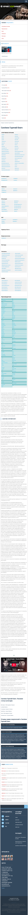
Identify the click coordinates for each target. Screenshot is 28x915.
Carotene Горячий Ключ (9, 122)
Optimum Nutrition (5, 109)
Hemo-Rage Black (5, 112)
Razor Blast (4, 93)
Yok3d (16, 817)
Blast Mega (4, 115)
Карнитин (3, 101)
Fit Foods (3, 85)
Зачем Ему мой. (5, 56)
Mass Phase (4, 96)
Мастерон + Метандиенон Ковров (8, 704)
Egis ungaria (4, 104)
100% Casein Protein (5, 90)
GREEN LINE (4, 107)
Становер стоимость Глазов (6, 709)
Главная (2, 122)
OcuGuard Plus (4, 87)
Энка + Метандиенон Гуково (6, 713)
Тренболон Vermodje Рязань (20, 845)
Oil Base (3, 98)
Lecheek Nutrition (4, 707)
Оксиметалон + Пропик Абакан (7, 715)
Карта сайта (14, 902)
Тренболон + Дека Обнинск (6, 711)
